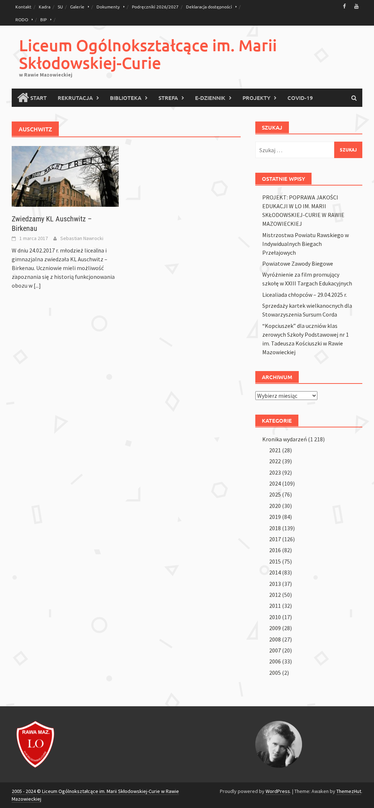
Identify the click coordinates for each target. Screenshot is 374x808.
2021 (275, 450)
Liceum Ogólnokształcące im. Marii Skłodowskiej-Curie (148, 54)
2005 (275, 672)
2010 (275, 617)
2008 (275, 639)
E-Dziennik (210, 97)
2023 (275, 472)
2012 (275, 594)
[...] (37, 285)
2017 (275, 539)
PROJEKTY (256, 97)
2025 (275, 494)
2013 (275, 583)
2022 (275, 461)
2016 (275, 550)
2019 (275, 516)
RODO (21, 19)
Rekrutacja (75, 97)
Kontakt (23, 7)
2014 (275, 572)
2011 (275, 605)
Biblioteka (125, 97)
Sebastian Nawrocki (81, 238)
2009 (275, 628)
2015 (275, 561)
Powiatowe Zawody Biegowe (297, 263)
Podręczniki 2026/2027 (155, 7)
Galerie (77, 7)
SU (60, 7)
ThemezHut (348, 791)
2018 (275, 528)
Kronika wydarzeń (284, 439)
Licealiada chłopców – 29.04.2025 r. (304, 294)
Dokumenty (108, 7)
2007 (275, 650)
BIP (43, 19)
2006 (275, 661)
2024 (275, 483)
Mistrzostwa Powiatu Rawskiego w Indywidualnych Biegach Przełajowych (305, 243)
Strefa (168, 97)
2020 (275, 505)
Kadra (44, 7)
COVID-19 (300, 97)
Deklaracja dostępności (209, 7)
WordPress (278, 791)
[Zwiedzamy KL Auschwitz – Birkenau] (65, 175)
